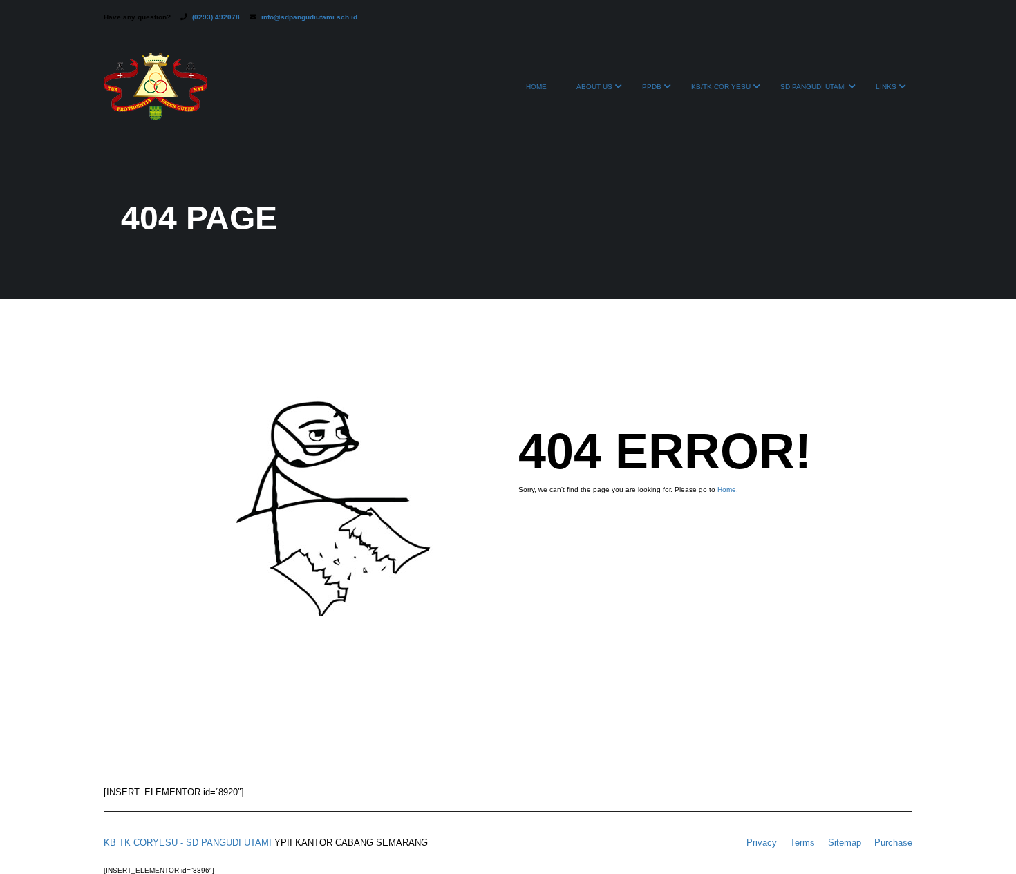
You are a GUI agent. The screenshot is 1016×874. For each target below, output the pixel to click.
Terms (802, 842)
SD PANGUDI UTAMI (813, 87)
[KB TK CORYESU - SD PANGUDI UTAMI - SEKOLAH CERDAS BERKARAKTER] (155, 93)
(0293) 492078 (216, 17)
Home (536, 87)
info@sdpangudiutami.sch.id (309, 17)
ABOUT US (594, 87)
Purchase (893, 842)
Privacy (761, 842)
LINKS (886, 87)
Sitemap (844, 842)
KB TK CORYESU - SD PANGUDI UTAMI (188, 842)
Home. (727, 489)
